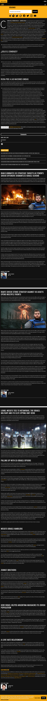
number (25, 674)
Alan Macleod (5, 670)
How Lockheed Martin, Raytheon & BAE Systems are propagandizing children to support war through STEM (20, 153)
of (27, 674)
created (35, 506)
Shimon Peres (3, 534)
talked (31, 533)
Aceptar (43, 698)
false (8, 551)
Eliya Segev (28, 494)
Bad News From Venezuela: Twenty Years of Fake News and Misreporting (22, 673)
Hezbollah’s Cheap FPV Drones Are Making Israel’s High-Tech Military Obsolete (15, 164)
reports (34, 545)
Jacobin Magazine (22, 676)
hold (24, 644)
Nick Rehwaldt (3, 139)
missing (10, 542)
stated (2, 563)
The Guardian (7, 676)
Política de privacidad (4, 699)
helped (7, 631)
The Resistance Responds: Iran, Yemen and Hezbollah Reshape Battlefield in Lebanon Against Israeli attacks (20, 161)
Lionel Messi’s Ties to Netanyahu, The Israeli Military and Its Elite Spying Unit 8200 (15, 156)
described (24, 592)
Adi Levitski (4, 479)
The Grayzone (15, 676)
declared (18, 651)
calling (25, 583)
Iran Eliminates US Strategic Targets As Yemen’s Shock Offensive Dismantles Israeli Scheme (22, 174)
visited (34, 534)
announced (23, 469)
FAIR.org (2, 676)
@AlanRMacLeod (18, 677)
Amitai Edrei (9, 496)
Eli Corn (33, 494)
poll (17, 560)
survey (7, 611)
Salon (11, 676)
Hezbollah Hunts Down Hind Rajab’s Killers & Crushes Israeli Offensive (13, 158)
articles (33, 674)
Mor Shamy (8, 487)
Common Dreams (31, 676)
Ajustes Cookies (37, 698)
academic (30, 674)
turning (21, 626)
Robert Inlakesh (11, 274)
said (42, 555)
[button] (45, 1)
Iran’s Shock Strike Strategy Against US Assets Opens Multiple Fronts (22, 293)
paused (2, 586)
